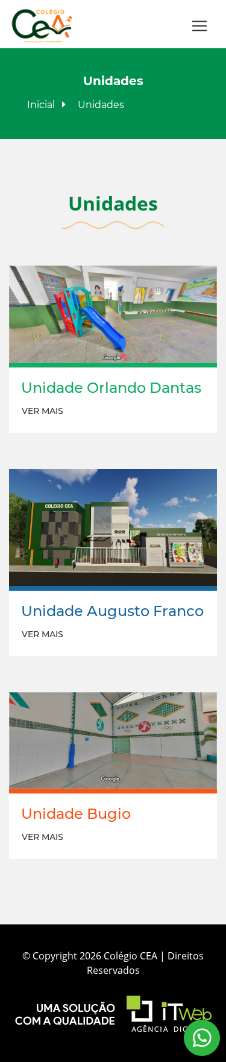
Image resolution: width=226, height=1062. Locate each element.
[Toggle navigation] (199, 26)
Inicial (41, 104)
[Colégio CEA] (42, 26)
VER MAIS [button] (42, 410)
